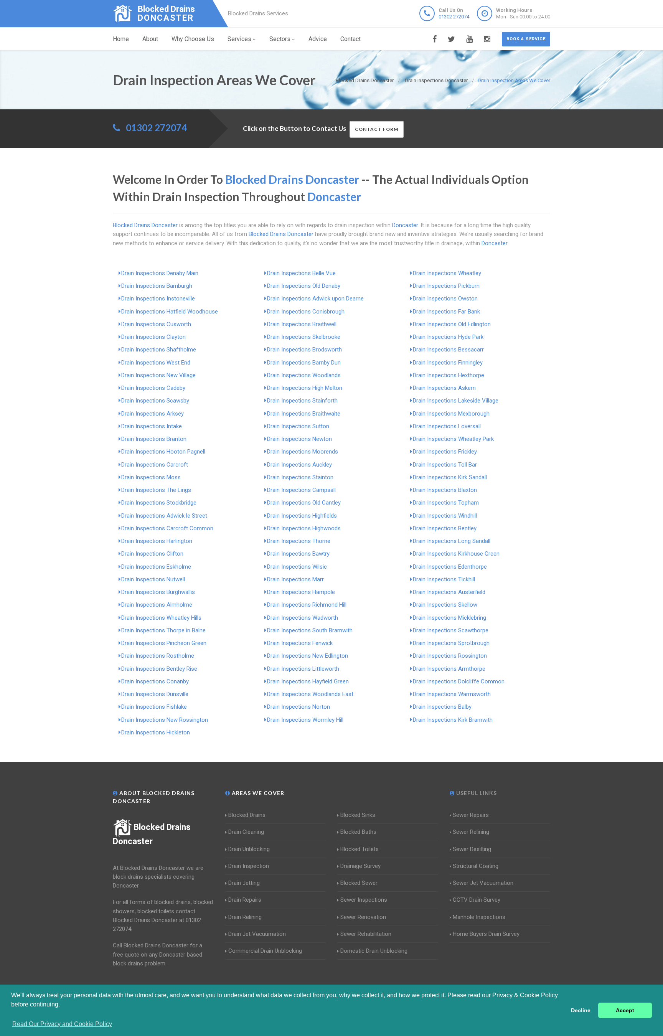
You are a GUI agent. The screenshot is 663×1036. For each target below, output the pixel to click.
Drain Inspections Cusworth (156, 324)
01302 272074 (454, 17)
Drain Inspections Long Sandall (451, 541)
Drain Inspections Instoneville (158, 298)
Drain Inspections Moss (151, 477)
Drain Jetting (244, 882)
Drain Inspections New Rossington (164, 719)
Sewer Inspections (363, 899)
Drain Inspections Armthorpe (449, 668)
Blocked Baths (358, 831)
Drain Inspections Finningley (448, 362)
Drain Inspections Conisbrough (306, 311)
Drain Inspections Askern (444, 387)
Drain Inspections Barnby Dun (304, 362)
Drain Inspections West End (155, 362)
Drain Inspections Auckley (299, 464)
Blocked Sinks (357, 815)
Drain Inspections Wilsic (297, 566)
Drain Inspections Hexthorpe (448, 375)
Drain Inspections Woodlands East (310, 694)
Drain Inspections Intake (151, 426)
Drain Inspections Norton (298, 706)
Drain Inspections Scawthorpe (450, 630)
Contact (350, 39)
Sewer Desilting (472, 849)
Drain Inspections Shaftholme (158, 349)
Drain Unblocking (249, 849)
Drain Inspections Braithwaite (303, 413)
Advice (317, 39)
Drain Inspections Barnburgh (156, 285)
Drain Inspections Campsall (301, 490)
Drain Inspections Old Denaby (303, 285)
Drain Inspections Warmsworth (452, 694)
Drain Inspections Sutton (298, 426)
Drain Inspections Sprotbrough (451, 643)
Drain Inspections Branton (153, 439)
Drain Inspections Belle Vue (301, 273)
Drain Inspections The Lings (156, 490)
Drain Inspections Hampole (301, 592)
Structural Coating (475, 866)
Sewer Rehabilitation (365, 933)
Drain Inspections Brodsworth (304, 349)
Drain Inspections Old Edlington (452, 324)
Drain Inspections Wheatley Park (453, 439)
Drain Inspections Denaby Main (159, 273)
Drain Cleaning (246, 831)
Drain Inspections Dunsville (154, 694)
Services (239, 39)
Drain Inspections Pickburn (446, 285)
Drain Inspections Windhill (445, 515)
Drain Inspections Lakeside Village (455, 400)
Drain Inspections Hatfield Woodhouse (169, 311)
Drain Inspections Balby (442, 706)
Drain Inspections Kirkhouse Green (456, 553)
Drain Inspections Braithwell (301, 324)
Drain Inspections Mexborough (451, 413)
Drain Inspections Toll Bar (445, 464)
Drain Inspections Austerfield (449, 592)
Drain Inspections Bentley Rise (159, 668)
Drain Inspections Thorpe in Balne (163, 630)
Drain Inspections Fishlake (154, 706)
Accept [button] (625, 1010)
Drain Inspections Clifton (152, 553)
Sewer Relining (471, 831)
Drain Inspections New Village (158, 375)
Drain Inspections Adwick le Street (164, 515)
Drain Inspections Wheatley (447, 273)
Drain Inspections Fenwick (300, 643)
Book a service (526, 38)
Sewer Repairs (471, 815)
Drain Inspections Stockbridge (158, 502)
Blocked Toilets (359, 849)
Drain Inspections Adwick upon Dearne (315, 298)
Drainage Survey (360, 866)
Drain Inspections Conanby (155, 681)
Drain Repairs (244, 899)
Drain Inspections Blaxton (445, 490)
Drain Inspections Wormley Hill (305, 719)
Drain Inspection (248, 866)
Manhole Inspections (479, 917)
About (150, 39)
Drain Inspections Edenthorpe (450, 566)
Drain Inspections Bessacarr (448, 349)
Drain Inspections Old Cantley (304, 502)
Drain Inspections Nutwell (153, 579)
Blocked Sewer (359, 882)
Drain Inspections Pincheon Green (163, 643)
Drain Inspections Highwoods (304, 528)
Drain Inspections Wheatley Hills (161, 617)
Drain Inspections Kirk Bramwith (453, 719)
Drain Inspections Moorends (302, 451)
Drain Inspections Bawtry (298, 553)
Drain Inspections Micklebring (449, 617)
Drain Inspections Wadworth (302, 617)
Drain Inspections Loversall (447, 426)
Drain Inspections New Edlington (307, 655)
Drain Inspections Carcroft (154, 464)
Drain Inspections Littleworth (303, 668)
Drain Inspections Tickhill (444, 579)
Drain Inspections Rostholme (157, 655)
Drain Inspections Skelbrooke (303, 336)
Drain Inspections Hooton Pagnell (163, 451)
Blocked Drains (247, 815)
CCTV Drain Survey (476, 899)
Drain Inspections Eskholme (156, 566)
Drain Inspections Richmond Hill (306, 604)
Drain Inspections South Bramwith (310, 630)
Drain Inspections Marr (295, 579)
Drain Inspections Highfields (302, 515)
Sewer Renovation (363, 917)
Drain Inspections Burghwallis (158, 592)
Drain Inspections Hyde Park (448, 336)
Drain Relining (245, 917)
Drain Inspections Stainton (300, 477)
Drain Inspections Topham (446, 502)
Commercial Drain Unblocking (265, 950)
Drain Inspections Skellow (445, 604)
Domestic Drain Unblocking (373, 950)
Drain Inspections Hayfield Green (308, 681)
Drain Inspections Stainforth (302, 400)
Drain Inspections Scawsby (155, 400)
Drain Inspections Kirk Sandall (450, 477)
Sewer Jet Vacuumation (483, 882)
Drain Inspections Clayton (153, 336)
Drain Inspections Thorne (298, 541)
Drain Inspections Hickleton (155, 732)
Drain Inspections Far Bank (446, 311)
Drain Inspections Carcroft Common (167, 528)
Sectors (279, 39)
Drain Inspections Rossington (450, 655)
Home (121, 39)
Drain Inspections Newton (299, 439)
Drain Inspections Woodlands (304, 375)
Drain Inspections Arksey (152, 413)
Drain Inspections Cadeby (153, 387)
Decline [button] (580, 1010)
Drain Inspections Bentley (445, 528)
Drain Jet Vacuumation (257, 933)
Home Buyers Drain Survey (486, 933)
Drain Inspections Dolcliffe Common (459, 681)
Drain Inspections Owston (445, 298)
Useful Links (476, 793)
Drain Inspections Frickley (445, 451)
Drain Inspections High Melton (304, 387)
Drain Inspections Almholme (156, 604)
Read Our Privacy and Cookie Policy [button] (62, 1024)
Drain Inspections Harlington (156, 541)
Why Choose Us (193, 39)
